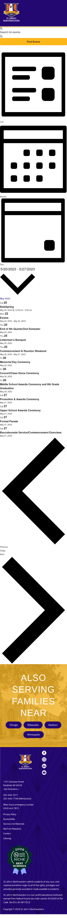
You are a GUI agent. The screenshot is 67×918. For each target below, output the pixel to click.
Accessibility (9, 819)
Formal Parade (9, 421)
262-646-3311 (10, 795)
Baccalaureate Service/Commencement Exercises (30, 432)
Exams (4, 318)
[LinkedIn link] (44, 765)
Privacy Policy (9, 814)
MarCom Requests (12, 828)
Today (2, 550)
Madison (52, 725)
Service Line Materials (13, 823)
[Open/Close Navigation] (61, 8)
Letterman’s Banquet (13, 340)
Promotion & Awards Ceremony (19, 399)
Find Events (33, 41)
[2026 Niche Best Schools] (33, 860)
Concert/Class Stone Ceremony (19, 373)
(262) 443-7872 (11, 808)
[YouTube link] (44, 772)
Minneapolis (33, 734)
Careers (7, 833)
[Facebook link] (44, 752)
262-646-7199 (10, 798)
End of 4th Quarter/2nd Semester (20, 329)
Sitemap (7, 838)
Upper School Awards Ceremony (20, 410)
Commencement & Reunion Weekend (23, 351)
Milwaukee (33, 725)
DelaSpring (7, 307)
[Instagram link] (44, 759)
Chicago (14, 725)
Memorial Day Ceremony (15, 362)
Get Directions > (11, 789)
